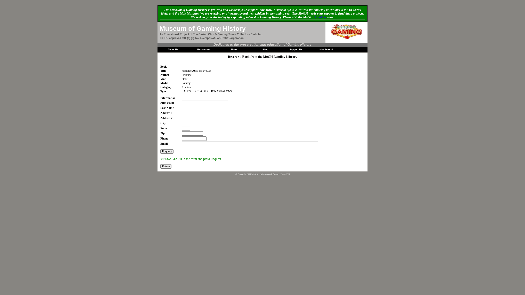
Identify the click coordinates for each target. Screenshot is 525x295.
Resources (203, 49)
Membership (327, 49)
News (234, 49)
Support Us (295, 49)
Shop (265, 49)
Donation (319, 17)
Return (166, 166)
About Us (173, 49)
